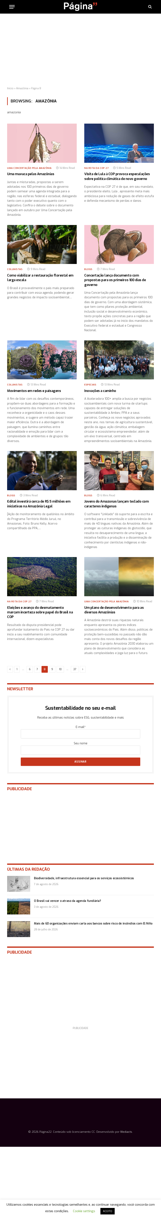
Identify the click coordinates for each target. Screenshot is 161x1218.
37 (74, 669)
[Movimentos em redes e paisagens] (42, 360)
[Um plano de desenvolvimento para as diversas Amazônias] (119, 576)
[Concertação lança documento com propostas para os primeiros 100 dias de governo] (119, 244)
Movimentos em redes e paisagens (34, 391)
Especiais (90, 384)
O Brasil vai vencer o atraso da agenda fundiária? (67, 901)
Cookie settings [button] (84, 1211)
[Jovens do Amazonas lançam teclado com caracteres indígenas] (119, 470)
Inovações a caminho (100, 391)
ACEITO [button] (107, 1211)
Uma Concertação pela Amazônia (29, 168)
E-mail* (81, 727)
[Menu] (12, 7)
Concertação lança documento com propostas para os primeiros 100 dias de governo (115, 280)
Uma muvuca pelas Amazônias (30, 174)
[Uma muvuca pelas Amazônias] (42, 143)
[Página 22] (80, 6)
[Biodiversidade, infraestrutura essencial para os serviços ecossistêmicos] (18, 884)
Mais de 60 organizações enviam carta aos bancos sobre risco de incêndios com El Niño (93, 924)
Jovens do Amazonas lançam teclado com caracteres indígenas (116, 503)
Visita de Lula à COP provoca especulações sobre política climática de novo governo (117, 176)
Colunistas (15, 269)
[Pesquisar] (149, 7)
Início (10, 88)
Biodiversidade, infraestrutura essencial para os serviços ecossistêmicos (84, 878)
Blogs (88, 269)
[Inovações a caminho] (119, 360)
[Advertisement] (80, 50)
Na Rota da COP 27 (96, 168)
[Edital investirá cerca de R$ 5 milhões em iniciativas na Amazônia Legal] (42, 470)
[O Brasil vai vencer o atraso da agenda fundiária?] (18, 906)
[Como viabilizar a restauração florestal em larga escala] (42, 244)
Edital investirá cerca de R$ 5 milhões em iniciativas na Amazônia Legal (38, 503)
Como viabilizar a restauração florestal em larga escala (40, 277)
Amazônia (22, 88)
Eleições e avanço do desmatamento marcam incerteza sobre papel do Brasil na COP (40, 612)
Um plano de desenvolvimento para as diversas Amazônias (114, 609)
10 (60, 669)
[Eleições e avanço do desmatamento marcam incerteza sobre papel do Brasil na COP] (42, 576)
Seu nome (80, 743)
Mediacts (126, 1132)
